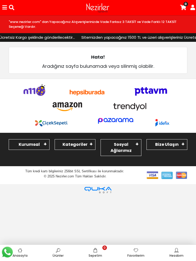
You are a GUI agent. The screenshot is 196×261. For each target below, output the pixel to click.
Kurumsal (29, 144)
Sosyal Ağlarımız (121, 147)
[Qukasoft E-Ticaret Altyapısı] (98, 190)
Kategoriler (75, 144)
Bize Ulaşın (167, 144)
